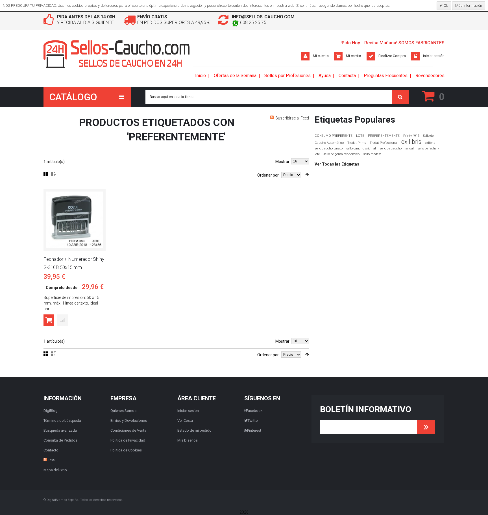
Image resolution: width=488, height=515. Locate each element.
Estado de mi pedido (194, 430)
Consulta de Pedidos (60, 440)
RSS (52, 460)
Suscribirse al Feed (292, 118)
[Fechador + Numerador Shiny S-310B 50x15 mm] (74, 220)
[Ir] (426, 427)
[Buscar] (400, 97)
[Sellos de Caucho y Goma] (116, 54)
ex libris (411, 141)
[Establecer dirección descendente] (307, 175)
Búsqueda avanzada (60, 430)
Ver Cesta (185, 420)
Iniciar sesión (434, 56)
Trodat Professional (384, 143)
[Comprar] (48, 320)
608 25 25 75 (252, 22)
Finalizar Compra (392, 56)
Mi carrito (353, 56)
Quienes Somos (123, 410)
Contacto (50, 450)
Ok (445, 5)
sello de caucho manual (397, 148)
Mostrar (282, 161)
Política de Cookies (126, 450)
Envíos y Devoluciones (128, 420)
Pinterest (254, 430)
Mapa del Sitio (55, 470)
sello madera (372, 154)
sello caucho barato (329, 148)
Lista (53, 174)
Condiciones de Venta (128, 430)
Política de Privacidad (127, 440)
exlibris (430, 143)
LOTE (360, 136)
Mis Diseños (187, 440)
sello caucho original (361, 148)
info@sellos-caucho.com (263, 16)
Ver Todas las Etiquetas (337, 164)
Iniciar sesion (188, 410)
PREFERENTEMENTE (384, 136)
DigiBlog (50, 410)
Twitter (253, 420)
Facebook (254, 410)
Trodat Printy (356, 143)
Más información (468, 5)
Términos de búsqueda (62, 420)
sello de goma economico (341, 154)
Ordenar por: (268, 175)
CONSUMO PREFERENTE (333, 136)
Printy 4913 (411, 136)
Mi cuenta (321, 56)
